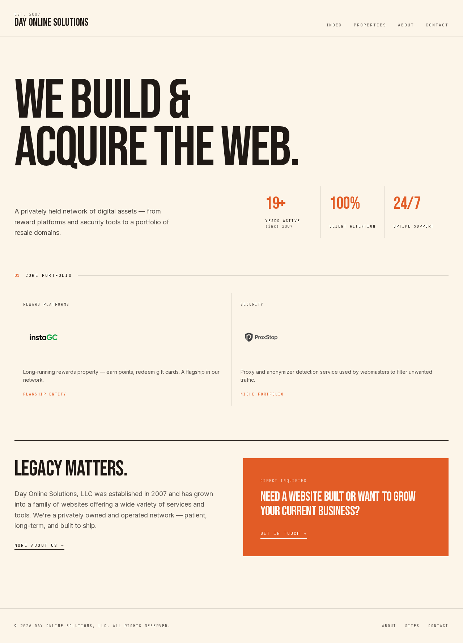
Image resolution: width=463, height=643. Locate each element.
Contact (437, 25)
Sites (412, 625)
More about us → (39, 545)
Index (334, 25)
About (406, 25)
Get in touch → (283, 533)
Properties (370, 25)
